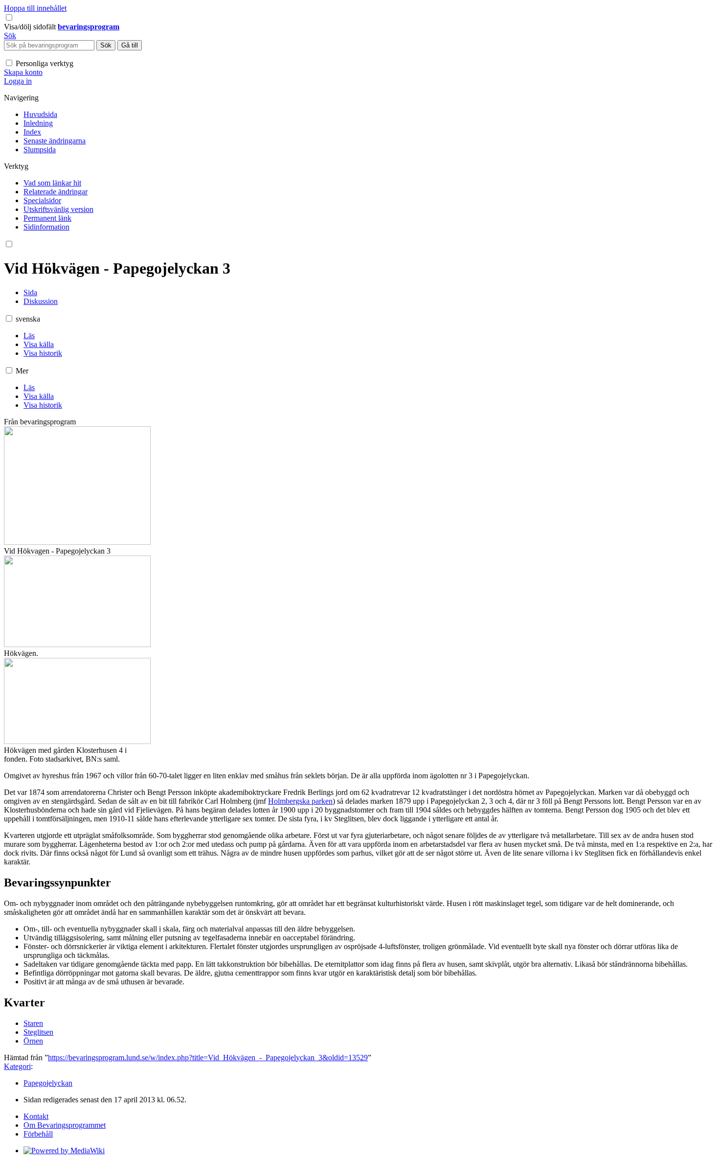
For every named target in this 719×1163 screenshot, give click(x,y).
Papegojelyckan (47, 1083)
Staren (33, 1023)
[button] (31, 27)
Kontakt (35, 1116)
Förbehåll (38, 1134)
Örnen (33, 1041)
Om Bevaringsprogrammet (64, 1125)
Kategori (17, 1066)
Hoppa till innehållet (35, 8)
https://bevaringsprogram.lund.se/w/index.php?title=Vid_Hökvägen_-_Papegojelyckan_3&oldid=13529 (208, 1057)
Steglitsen (38, 1032)
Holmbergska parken (300, 801)
